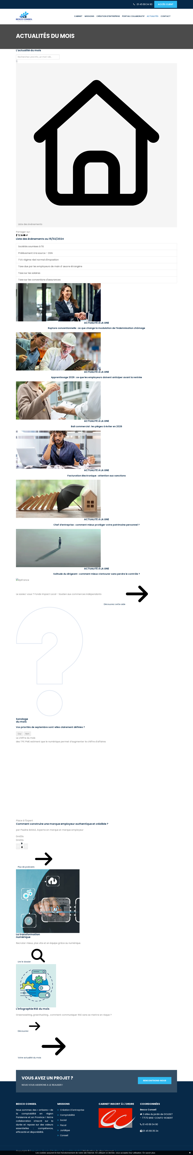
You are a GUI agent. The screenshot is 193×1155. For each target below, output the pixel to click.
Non (27, 733)
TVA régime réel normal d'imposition (38, 259)
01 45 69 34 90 (144, 4)
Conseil (64, 1135)
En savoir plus (149, 1153)
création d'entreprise (108, 16)
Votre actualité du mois (30, 1057)
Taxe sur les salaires (29, 273)
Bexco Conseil (148, 1109)
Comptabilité (67, 1115)
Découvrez (23, 1031)
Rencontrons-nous (154, 1080)
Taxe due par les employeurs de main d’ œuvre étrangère (50, 266)
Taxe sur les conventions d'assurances (39, 279)
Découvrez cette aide (115, 604)
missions (89, 16)
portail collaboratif (133, 16)
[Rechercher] (17, 61)
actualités (152, 16)
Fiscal (63, 1125)
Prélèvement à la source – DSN (35, 253)
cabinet (78, 16)
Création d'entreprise (72, 1110)
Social (63, 1120)
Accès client (165, 4)
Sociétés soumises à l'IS (31, 246)
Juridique (65, 1130)
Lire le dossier (24, 961)
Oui (19, 733)
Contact (166, 16)
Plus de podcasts (26, 866)
